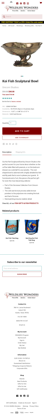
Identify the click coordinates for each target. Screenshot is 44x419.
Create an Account (24, 403)
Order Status (22, 343)
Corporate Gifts (22, 368)
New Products (22, 381)
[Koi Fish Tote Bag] (12, 226)
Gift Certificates (22, 389)
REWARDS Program (22, 335)
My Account (22, 338)
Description (6, 152)
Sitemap (25, 406)
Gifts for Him (22, 384)
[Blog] (28, 3)
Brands (22, 379)
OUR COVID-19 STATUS (22, 358)
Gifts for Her (22, 386)
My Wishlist (22, 348)
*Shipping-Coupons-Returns (22, 366)
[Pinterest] (21, 3)
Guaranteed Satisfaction (22, 363)
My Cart (22, 345)
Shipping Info (20, 152)
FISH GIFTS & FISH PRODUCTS (26, 203)
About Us (22, 361)
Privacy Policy (34, 406)
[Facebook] (17, 3)
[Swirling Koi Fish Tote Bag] (31, 226)
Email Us (22, 325)
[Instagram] (24, 3)
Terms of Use (21, 408)
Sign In (22, 340)
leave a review (16, 101)
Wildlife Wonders (15, 406)
